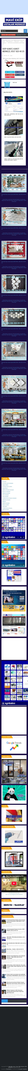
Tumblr (20, 74)
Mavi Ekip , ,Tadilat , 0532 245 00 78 (15, 949)
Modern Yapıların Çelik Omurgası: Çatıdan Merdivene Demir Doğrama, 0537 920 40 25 (15, 991)
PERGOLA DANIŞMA (6, 491)
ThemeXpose (8, 1069)
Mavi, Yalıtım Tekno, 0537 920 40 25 (12, 137)
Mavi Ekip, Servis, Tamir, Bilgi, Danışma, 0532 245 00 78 (17, 1067)
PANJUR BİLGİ (5, 488)
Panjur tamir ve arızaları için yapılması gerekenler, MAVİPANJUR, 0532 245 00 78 (16, 975)
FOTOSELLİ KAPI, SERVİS (7, 486)
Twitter (10, 72)
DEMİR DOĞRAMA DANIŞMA (8, 489)
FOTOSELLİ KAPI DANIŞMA (7, 483)
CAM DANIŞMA (5, 496)
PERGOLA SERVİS (5, 504)
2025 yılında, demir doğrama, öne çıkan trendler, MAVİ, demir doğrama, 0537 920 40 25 (16, 966)
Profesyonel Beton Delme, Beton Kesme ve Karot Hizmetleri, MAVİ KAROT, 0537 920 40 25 (16, 921)
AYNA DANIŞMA (5, 494)
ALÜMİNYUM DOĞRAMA (7, 508)
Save (10, 77)
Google (10, 74)
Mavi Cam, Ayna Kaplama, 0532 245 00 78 (14, 894)
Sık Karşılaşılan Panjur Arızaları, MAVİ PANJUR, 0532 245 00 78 (16, 930)
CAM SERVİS (4, 506)
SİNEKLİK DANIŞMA (6, 493)
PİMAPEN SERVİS (5, 509)
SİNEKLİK (4, 501)
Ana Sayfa (4, 481)
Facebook (21, 72)
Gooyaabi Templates (22, 1069)
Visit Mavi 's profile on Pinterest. (7, 913)
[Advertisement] (9, 7)
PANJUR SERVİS (5, 484)
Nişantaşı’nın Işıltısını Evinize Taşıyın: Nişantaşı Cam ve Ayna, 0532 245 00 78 (16, 983)
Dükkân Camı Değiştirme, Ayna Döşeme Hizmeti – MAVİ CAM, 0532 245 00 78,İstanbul (16, 957)
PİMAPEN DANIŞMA (6, 499)
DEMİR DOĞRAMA (5, 503)
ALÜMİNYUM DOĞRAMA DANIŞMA (9, 498)
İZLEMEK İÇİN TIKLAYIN (14, 893)
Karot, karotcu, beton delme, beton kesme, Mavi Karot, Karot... (13, 159)
